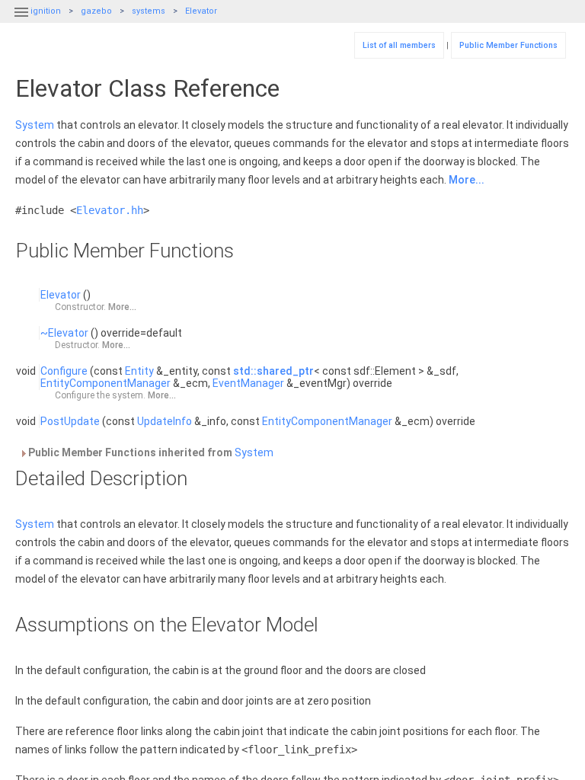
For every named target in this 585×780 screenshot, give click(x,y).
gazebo (96, 11)
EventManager (248, 383)
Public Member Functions (508, 45)
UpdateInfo (164, 421)
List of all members (399, 45)
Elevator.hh (109, 210)
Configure (64, 371)
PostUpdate (70, 421)
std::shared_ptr (273, 371)
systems (148, 11)
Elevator (201, 11)
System (34, 125)
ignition (45, 11)
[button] (21, 21)
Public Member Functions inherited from (149, 452)
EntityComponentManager (105, 383)
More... (466, 180)
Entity (139, 371)
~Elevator (64, 333)
